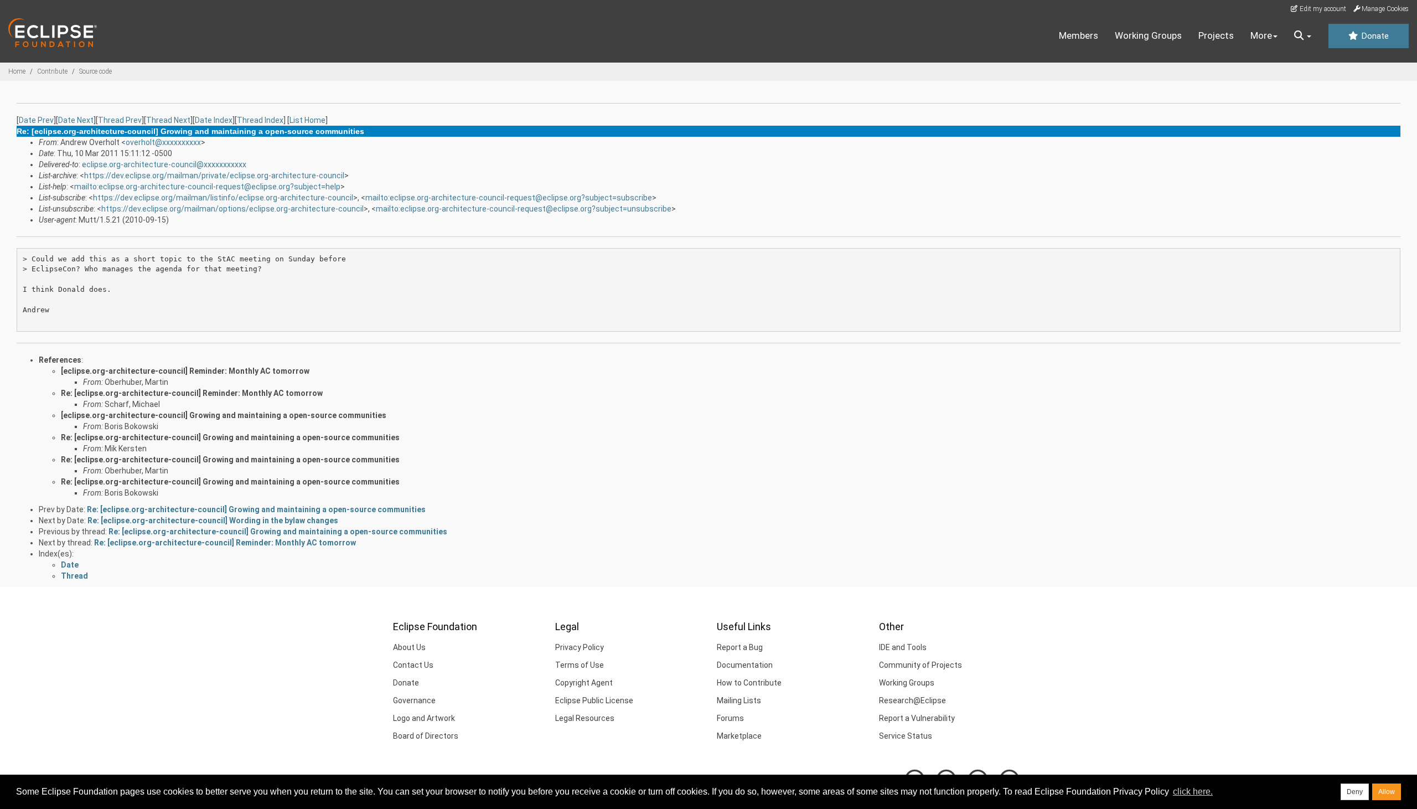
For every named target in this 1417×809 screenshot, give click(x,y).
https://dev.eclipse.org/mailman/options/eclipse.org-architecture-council (232, 208)
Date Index (213, 120)
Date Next (76, 120)
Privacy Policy (579, 647)
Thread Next (168, 120)
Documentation (745, 665)
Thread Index (260, 120)
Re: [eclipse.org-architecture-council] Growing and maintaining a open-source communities (230, 437)
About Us (409, 647)
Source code (95, 71)
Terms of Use (579, 665)
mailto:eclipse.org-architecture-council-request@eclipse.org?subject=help (207, 186)
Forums (730, 718)
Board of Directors (425, 735)
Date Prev (36, 120)
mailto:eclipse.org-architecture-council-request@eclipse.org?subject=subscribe (508, 197)
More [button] (1261, 35)
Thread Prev (120, 120)
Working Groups (1148, 35)
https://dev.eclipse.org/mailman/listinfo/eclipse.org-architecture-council (223, 197)
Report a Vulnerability (917, 718)
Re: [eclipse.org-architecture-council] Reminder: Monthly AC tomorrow (192, 393)
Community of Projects (920, 665)
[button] (1302, 36)
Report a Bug (740, 647)
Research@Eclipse (912, 700)
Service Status (905, 735)
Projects (1216, 35)
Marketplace (739, 735)
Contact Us (413, 665)
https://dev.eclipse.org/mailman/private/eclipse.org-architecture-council (214, 175)
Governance (414, 700)
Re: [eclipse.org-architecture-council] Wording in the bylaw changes (212, 520)
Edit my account (1322, 9)
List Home (307, 120)
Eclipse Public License (594, 700)
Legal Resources (584, 718)
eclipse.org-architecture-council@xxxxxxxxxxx (164, 164)
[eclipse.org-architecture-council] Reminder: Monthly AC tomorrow (185, 371)
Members (1078, 35)
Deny (1355, 792)
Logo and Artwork (424, 718)
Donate (1374, 36)
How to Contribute (749, 682)
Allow (1386, 792)
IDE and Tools (903, 647)
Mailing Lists (739, 700)
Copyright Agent (584, 682)
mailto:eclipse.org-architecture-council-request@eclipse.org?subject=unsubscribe (523, 208)
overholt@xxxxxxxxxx (163, 142)
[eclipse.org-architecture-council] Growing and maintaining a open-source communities (223, 415)
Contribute (52, 71)
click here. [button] (1193, 791)
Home (16, 71)
